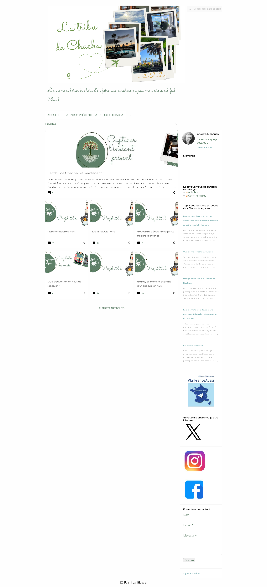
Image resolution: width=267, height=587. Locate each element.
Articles (192, 192)
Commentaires (196, 195)
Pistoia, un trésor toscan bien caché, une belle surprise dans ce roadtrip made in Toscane (200, 220)
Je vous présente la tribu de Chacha (94, 115)
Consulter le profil (204, 147)
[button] (174, 193)
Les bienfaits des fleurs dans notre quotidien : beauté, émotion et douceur (200, 314)
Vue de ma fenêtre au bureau (198, 252)
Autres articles (111, 308)
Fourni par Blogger (135, 582)
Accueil (54, 115)
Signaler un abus (191, 573)
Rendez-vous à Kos (193, 345)
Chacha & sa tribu (208, 133)
